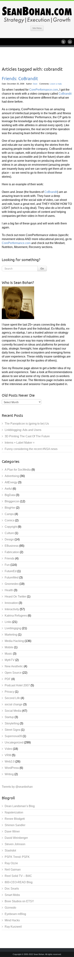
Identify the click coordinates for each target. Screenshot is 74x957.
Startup (9, 717)
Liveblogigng (13, 628)
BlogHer (10, 507)
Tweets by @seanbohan (17, 786)
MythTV (10, 660)
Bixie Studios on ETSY (19, 901)
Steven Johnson (15, 844)
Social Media (13, 710)
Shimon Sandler (15, 825)
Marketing (11, 634)
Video (8, 748)
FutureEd (11, 571)
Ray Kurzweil (13, 926)
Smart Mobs (12, 894)
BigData (10, 495)
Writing (9, 774)
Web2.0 (10, 761)
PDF (8, 679)
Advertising (12, 476)
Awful (8, 488)
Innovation (11, 602)
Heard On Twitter (15, 596)
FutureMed (11, 577)
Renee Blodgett (15, 818)
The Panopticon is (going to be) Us (27, 423)
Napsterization (14, 812)
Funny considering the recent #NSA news (31, 448)
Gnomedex (12, 583)
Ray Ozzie (11, 863)
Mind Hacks (12, 920)
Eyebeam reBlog (15, 913)
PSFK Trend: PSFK (17, 856)
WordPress (12, 767)
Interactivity (12, 609)
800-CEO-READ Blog (19, 882)
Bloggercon (12, 501)
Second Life (12, 698)
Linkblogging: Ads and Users (23, 429)
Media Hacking (14, 640)
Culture (9, 533)
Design (9, 539)
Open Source (13, 672)
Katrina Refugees (16, 615)
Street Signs (12, 729)
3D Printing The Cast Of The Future (27, 436)
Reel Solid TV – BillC (18, 875)
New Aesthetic (14, 666)
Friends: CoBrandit (20, 78)
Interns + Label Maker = (19, 442)
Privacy (9, 691)
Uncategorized (14, 742)
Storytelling (12, 723)
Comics (9, 520)
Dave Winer (12, 831)
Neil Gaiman (13, 869)
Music (8, 653)
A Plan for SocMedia (18, 469)
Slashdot (10, 850)
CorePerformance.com (43, 89)
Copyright (11, 526)
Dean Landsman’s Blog (20, 806)
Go (42, 268)
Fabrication (12, 552)
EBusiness (11, 545)
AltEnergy (11, 482)
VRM (8, 755)
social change (13, 704)
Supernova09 (13, 736)
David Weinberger (16, 837)
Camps (9, 514)
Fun (7, 564)
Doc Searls (12, 888)
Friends (9, 558)
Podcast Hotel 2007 (17, 685)
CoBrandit (65, 93)
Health (9, 590)
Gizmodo (10, 907)
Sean (35, 84)
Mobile (9, 647)
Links (8, 621)
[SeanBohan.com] (37, 14)
